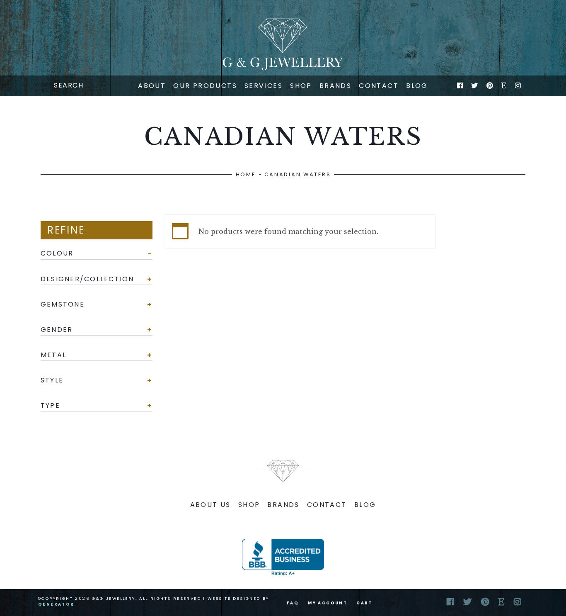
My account (327, 603)
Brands (335, 85)
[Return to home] (283, 44)
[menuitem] (151, 85)
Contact (379, 85)
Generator (56, 604)
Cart (364, 603)
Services (263, 85)
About (152, 85)
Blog (417, 85)
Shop (301, 85)
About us (210, 504)
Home (246, 174)
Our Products (205, 85)
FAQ (293, 603)
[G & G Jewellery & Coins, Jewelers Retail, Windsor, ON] (283, 557)
